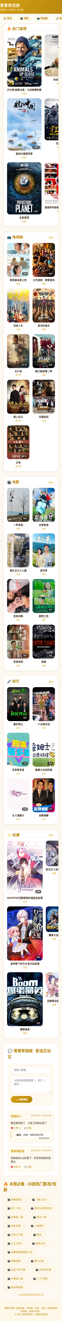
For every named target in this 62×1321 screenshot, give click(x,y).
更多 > (52, 237)
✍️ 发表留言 (21, 1099)
